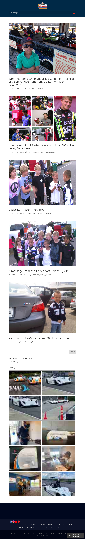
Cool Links (48, 527)
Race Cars (52, 525)
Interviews (35, 152)
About (33, 525)
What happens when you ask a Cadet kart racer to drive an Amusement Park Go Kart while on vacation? (42, 81)
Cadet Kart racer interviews (26, 210)
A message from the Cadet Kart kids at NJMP (38, 271)
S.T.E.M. (62, 525)
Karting (34, 88)
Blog (29, 88)
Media (48, 152)
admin (13, 88)
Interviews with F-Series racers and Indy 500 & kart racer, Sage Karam (42, 146)
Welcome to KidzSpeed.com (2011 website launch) (41, 338)
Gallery (30, 527)
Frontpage (36, 342)
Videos (40, 88)
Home (25, 525)
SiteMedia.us (42, 536)
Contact (60, 527)
